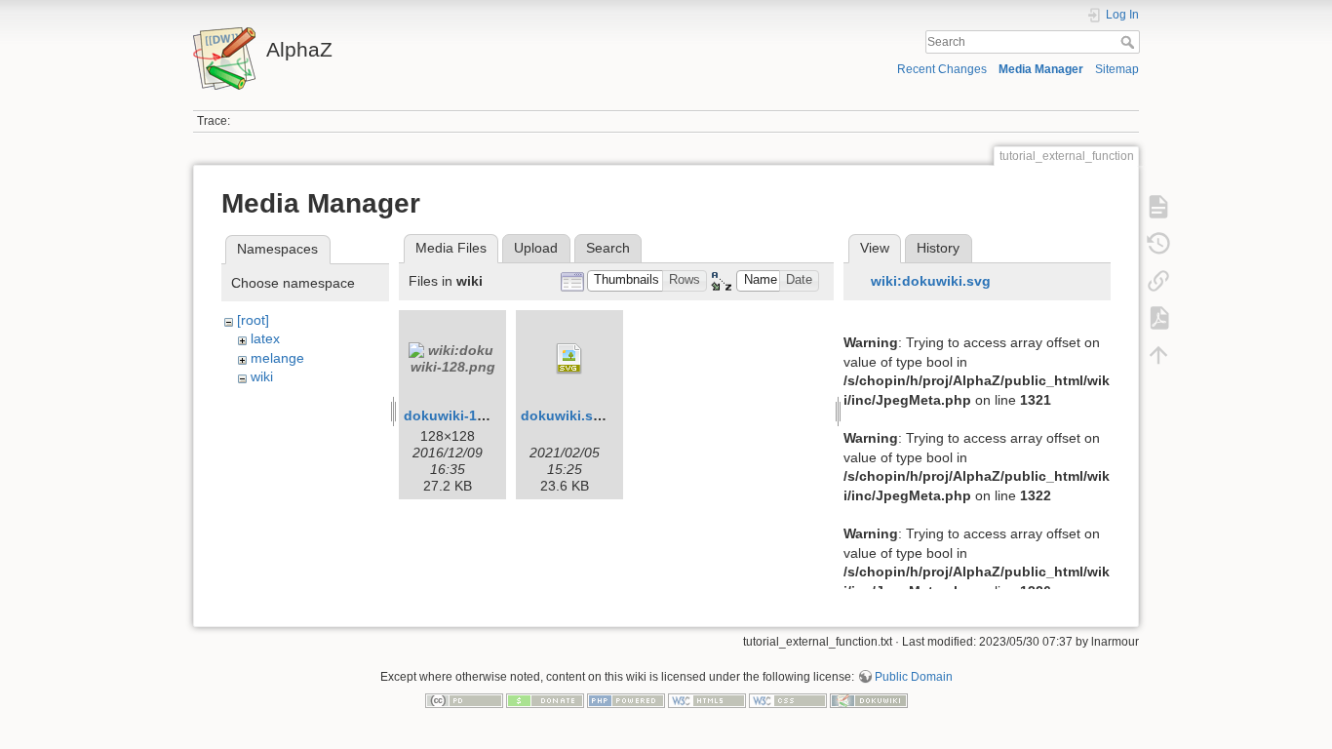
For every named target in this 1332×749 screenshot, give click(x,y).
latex (265, 338)
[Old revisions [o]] (1158, 243)
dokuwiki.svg (565, 415)
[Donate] (545, 700)
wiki (262, 376)
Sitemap (1117, 69)
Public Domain (914, 677)
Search (1129, 42)
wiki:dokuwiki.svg (931, 281)
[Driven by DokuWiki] (869, 700)
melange (277, 358)
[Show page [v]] (1158, 206)
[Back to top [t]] (1158, 355)
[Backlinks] (1158, 280)
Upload (536, 248)
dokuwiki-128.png (463, 415)
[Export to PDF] (1158, 317)
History (938, 248)
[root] (253, 320)
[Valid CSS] (788, 700)
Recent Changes (942, 69)
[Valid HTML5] (707, 700)
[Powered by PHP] (626, 700)
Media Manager (1041, 69)
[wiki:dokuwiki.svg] (569, 359)
